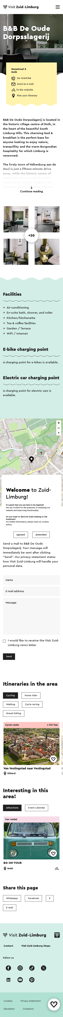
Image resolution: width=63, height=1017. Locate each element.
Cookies (8, 1001)
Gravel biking (13, 713)
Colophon (28, 1009)
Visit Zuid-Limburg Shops (35, 946)
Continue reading (31, 191)
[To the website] (56, 868)
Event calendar (36, 808)
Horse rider (31, 695)
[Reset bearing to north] (58, 433)
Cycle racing (32, 704)
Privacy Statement (31, 1001)
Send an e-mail (25, 84)
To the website (24, 90)
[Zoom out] (58, 427)
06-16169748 (24, 78)
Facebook (33, 898)
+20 (31, 235)
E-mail (9, 907)
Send (9, 656)
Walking (10, 704)
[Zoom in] (58, 422)
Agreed (20, 535)
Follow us (8, 958)
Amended (41, 535)
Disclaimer (9, 1009)
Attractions (12, 808)
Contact (8, 946)
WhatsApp (12, 898)
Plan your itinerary (27, 95)
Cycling (10, 695)
